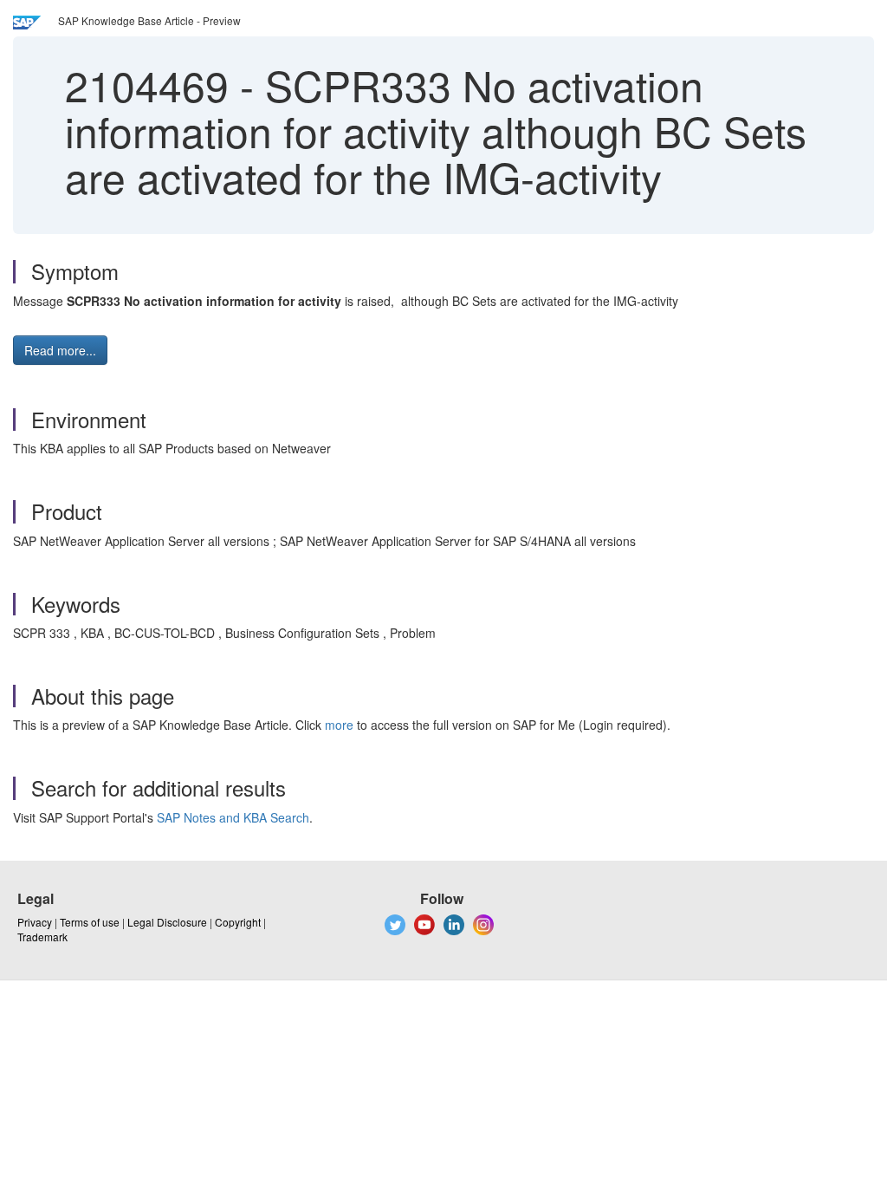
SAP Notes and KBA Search (233, 817)
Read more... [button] (60, 350)
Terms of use (90, 921)
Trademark (42, 936)
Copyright (238, 921)
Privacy (34, 921)
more (339, 724)
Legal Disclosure (167, 921)
